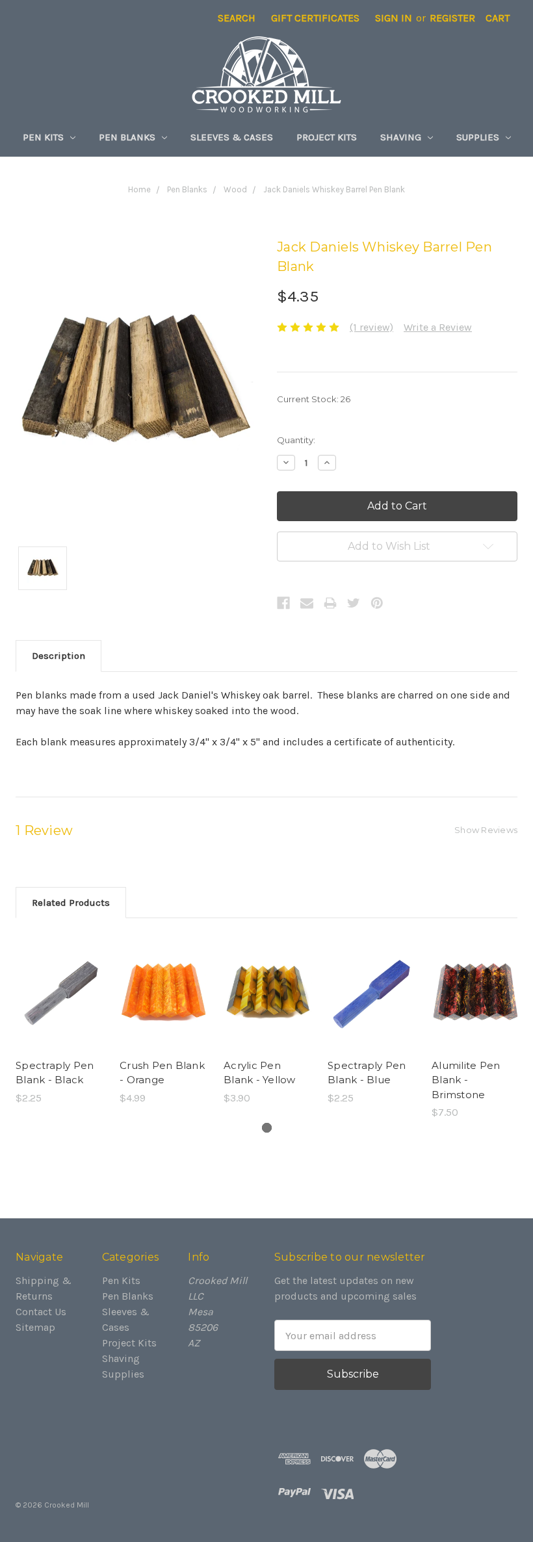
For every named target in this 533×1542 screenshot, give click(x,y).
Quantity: (296, 440)
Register (452, 18)
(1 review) (371, 327)
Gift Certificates (315, 18)
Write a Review (438, 327)
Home (139, 189)
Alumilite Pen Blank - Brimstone (466, 1080)
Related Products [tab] (71, 902)
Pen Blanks (128, 137)
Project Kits (326, 137)
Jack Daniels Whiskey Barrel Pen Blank (334, 189)
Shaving (402, 137)
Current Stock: (313, 399)
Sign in (393, 18)
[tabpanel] (60, 1019)
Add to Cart (60, 1005)
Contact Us (41, 1311)
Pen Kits (44, 137)
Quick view (59, 979)
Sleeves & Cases (231, 137)
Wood (235, 189)
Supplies (479, 137)
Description (58, 656)
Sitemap (35, 1327)
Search (236, 18)
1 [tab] (267, 1128)
